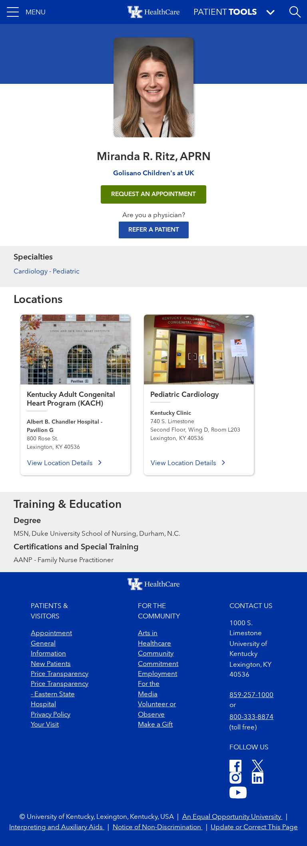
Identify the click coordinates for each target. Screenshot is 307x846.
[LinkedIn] (257, 779)
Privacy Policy (50, 714)
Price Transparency (59, 674)
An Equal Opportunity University (232, 817)
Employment (157, 674)
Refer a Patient (153, 230)
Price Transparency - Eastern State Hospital (59, 694)
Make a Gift (155, 724)
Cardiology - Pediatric (46, 271)
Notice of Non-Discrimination (158, 827)
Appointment (51, 633)
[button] (26, 12)
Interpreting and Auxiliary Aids (56, 827)
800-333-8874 (251, 717)
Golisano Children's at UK (153, 173)
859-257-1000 (251, 695)
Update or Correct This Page (254, 827)
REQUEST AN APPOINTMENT (153, 194)
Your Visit (45, 724)
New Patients (51, 664)
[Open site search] (295, 12)
